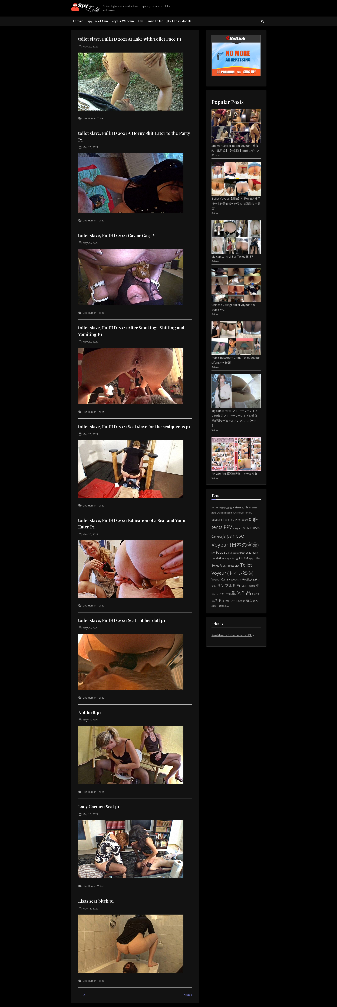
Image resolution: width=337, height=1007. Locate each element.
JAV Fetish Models (179, 21)
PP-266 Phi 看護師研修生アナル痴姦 (234, 474)
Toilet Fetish (219, 565)
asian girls (240, 507)
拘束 (221, 600)
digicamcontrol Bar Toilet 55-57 (232, 257)
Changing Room (224, 512)
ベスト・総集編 (248, 586)
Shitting (225, 558)
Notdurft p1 (89, 712)
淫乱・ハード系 (232, 600)
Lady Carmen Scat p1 (98, 806)
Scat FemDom (238, 552)
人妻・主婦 (225, 593)
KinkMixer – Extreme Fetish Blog (233, 635)
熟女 (242, 600)
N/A (213, 552)
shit (218, 558)
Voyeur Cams (220, 579)
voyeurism (235, 579)
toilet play (233, 565)
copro (245, 519)
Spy (251, 558)
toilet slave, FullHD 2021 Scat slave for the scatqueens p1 (134, 426)
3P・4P (215, 507)
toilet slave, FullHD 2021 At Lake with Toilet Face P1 (129, 39)
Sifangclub (236, 558)
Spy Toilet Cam (97, 21)
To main (77, 21)
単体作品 (241, 592)
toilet (257, 558)
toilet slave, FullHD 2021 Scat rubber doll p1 (121, 620)
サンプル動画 (228, 585)
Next (186, 995)
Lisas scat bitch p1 (96, 901)
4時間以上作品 (225, 507)
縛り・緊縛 (218, 606)
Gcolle (246, 528)
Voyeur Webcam (123, 21)
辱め (226, 606)
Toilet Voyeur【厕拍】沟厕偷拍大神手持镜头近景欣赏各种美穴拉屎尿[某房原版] (236, 204)
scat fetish (252, 552)
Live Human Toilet (150, 21)
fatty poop (237, 528)
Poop (219, 552)
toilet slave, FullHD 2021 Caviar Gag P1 (117, 235)
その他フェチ (249, 579)
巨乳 (215, 600)
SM (246, 558)
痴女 (249, 600)
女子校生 (255, 594)
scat (227, 552)
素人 (255, 600)
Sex (213, 558)
